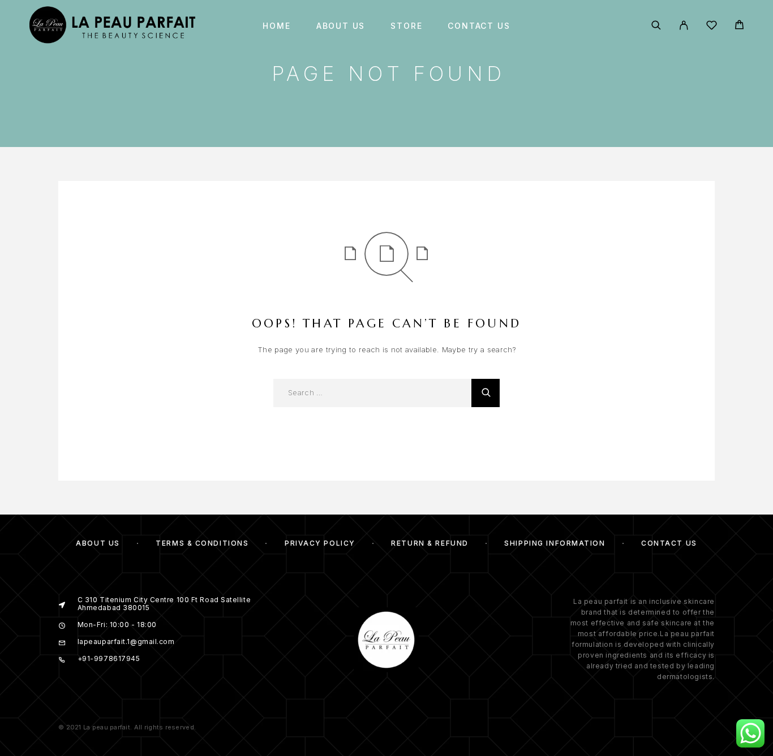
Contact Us (479, 26)
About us (341, 26)
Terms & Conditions (202, 543)
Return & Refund (429, 543)
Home (276, 26)
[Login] (684, 26)
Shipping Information (554, 543)
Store (406, 26)
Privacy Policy (320, 543)
